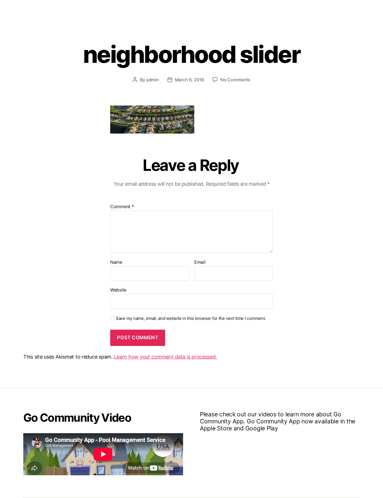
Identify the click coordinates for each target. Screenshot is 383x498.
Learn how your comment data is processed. (165, 357)
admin (152, 79)
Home (171, 9)
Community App (210, 9)
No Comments (235, 79)
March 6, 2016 (189, 79)
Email (200, 262)
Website (118, 290)
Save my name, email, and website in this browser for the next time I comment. (191, 318)
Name (116, 262)
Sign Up (290, 9)
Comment (122, 206)
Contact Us (327, 9)
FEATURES (256, 9)
